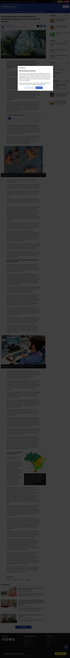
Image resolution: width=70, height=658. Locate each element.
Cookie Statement (41, 84)
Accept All (39, 87)
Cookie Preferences (29, 87)
